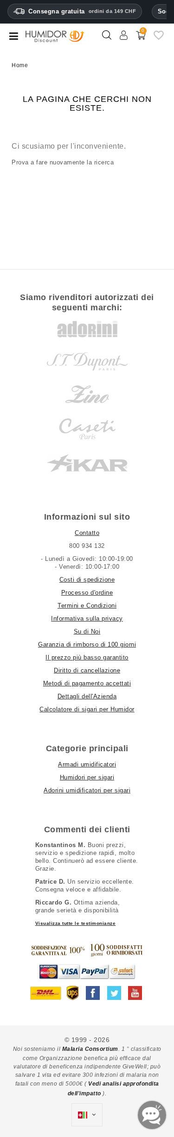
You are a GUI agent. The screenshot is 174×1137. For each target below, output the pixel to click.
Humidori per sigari (87, 777)
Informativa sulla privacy (87, 618)
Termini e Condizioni (87, 605)
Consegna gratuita (82, 11)
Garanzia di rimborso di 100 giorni (87, 644)
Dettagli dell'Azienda (87, 696)
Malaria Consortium (90, 1049)
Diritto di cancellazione (87, 670)
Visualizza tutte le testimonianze (75, 923)
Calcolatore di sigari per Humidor (87, 709)
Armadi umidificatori (87, 764)
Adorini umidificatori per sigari (87, 790)
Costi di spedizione (87, 579)
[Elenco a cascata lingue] (87, 1115)
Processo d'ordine (87, 592)
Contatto (87, 532)
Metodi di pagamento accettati (87, 683)
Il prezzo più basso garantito (87, 657)
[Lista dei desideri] (159, 39)
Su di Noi (87, 631)
